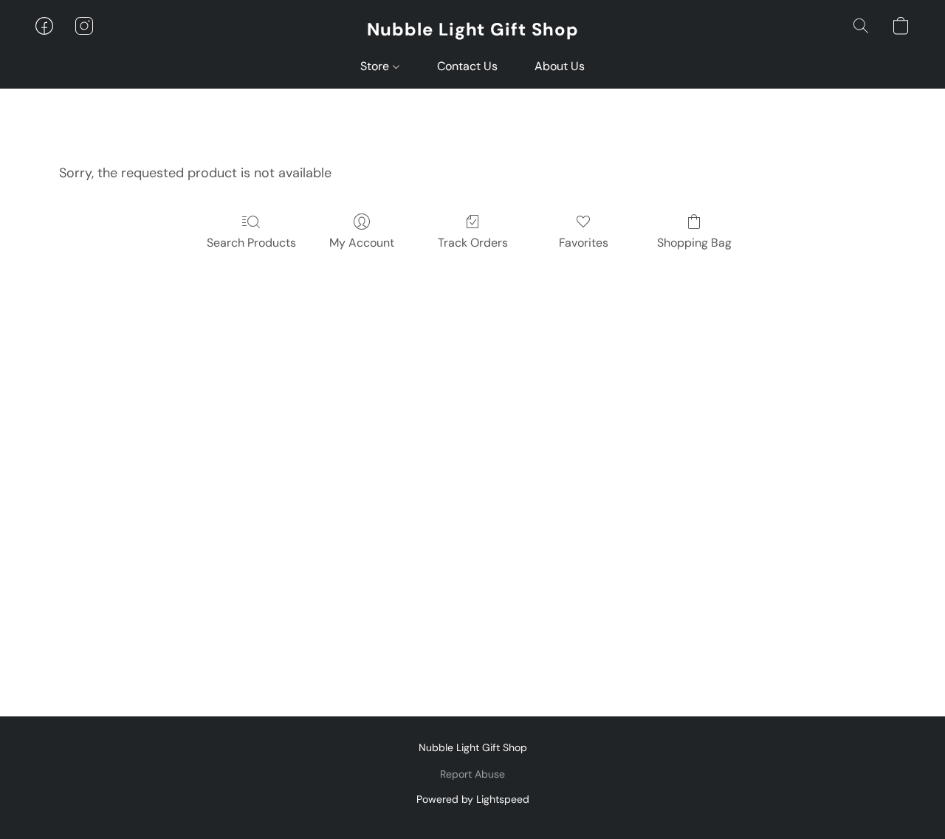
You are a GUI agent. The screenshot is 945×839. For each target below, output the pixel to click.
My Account (361, 242)
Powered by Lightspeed (472, 799)
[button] (473, 29)
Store (376, 66)
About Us (560, 66)
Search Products (251, 242)
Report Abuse (472, 774)
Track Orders (473, 242)
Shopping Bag (694, 242)
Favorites (583, 242)
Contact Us (467, 66)
